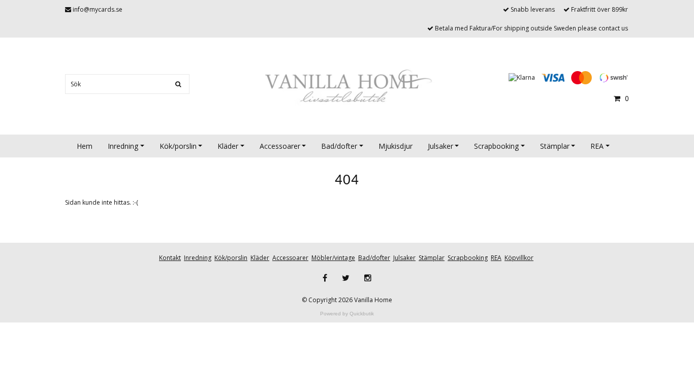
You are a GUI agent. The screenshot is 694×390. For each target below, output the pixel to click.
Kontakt (170, 257)
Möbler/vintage (333, 257)
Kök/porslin (178, 146)
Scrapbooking (496, 146)
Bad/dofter (339, 146)
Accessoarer (280, 146)
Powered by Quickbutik (347, 313)
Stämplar (555, 146)
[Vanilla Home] (347, 87)
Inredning (123, 146)
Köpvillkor (518, 257)
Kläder (227, 146)
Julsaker (440, 146)
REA (597, 146)
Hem (84, 146)
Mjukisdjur (395, 146)
